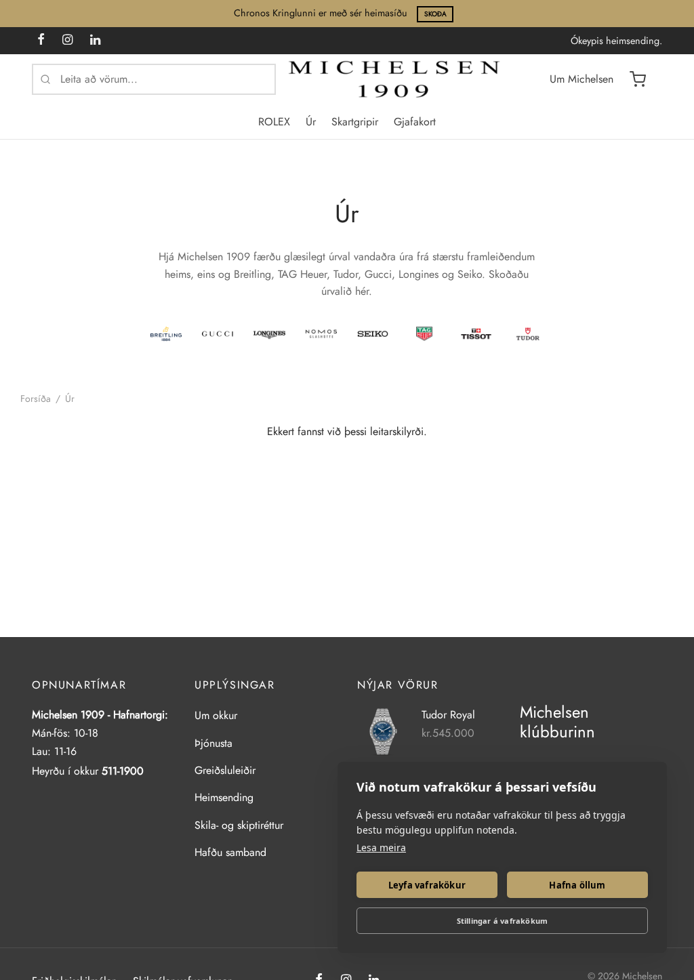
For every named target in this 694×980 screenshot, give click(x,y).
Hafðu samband (230, 852)
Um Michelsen (581, 79)
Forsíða (35, 398)
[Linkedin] (95, 40)
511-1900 (123, 771)
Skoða (435, 14)
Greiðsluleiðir (225, 770)
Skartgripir (354, 121)
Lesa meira (381, 847)
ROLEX (274, 121)
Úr (311, 121)
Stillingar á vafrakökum (502, 921)
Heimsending (224, 797)
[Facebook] (41, 40)
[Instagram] (67, 40)
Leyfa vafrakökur (427, 885)
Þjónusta (213, 743)
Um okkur (216, 715)
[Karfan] (638, 79)
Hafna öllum (577, 885)
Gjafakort (415, 121)
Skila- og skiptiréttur (239, 825)
